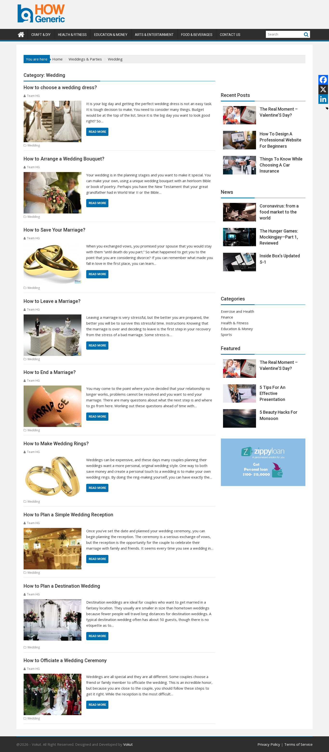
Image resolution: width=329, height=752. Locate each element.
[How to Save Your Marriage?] (52, 246)
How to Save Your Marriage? (54, 230)
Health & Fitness (72, 35)
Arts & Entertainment (154, 35)
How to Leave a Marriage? (52, 301)
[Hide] (327, 108)
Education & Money (110, 35)
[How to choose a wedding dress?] (52, 103)
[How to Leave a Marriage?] (52, 317)
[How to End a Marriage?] (52, 388)
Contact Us (230, 35)
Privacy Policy (268, 744)
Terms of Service (298, 744)
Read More (97, 131)
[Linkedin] (323, 99)
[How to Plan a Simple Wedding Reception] (52, 530)
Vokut (128, 744)
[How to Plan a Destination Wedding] (52, 602)
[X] (323, 89)
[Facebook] (323, 80)
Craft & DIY (41, 35)
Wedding (33, 145)
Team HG (33, 96)
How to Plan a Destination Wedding (62, 586)
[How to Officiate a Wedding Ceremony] (52, 676)
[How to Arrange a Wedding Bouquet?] (52, 175)
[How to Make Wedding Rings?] (52, 459)
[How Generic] (21, 34)
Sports (226, 334)
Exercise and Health (237, 311)
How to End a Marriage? (50, 372)
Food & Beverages (196, 35)
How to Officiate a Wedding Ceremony (65, 660)
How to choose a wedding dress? (60, 87)
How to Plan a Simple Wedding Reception (68, 515)
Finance (227, 317)
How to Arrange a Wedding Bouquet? (64, 159)
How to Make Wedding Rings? (56, 443)
